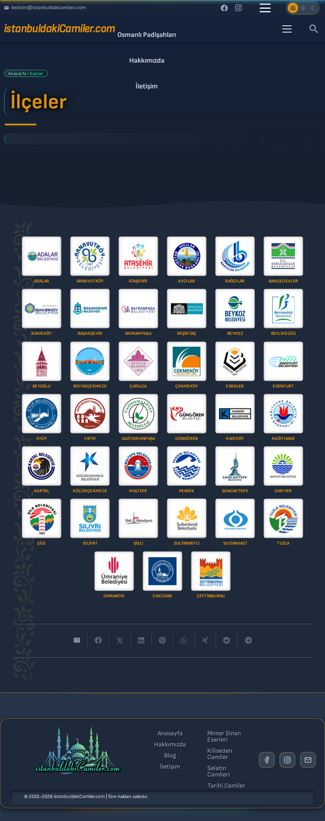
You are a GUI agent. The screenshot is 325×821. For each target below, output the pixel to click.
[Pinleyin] (162, 640)
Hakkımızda (170, 745)
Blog (170, 756)
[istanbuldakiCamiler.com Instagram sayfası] (287, 760)
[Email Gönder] (308, 760)
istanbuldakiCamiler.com (79, 797)
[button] (265, 7)
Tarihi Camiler (226, 786)
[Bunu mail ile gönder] (77, 640)
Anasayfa (170, 734)
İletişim (170, 767)
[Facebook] (224, 8)
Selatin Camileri (218, 771)
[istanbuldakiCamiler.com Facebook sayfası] (267, 760)
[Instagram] (238, 8)
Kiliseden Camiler (219, 754)
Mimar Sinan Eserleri (224, 737)
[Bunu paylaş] (98, 640)
